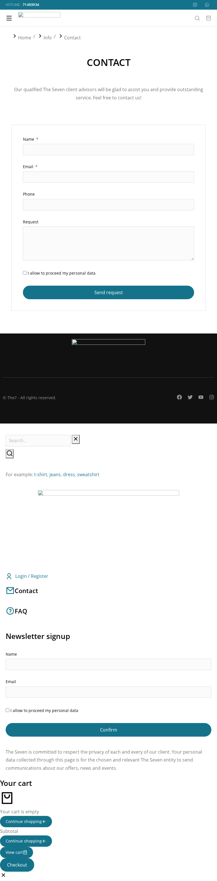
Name (29, 139)
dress (69, 474)
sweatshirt (88, 474)
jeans (55, 474)
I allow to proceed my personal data (62, 273)
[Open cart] (208, 18)
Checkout (17, 865)
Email (28, 166)
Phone (29, 194)
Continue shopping (24, 821)
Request (30, 221)
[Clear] (76, 439)
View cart (14, 852)
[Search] (10, 453)
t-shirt (40, 474)
